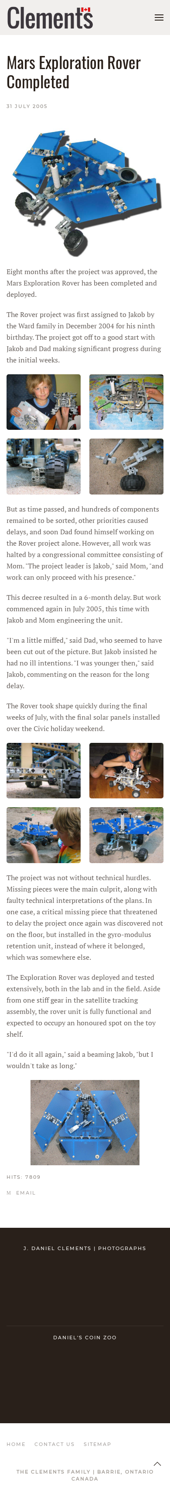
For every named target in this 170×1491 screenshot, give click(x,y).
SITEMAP (98, 1444)
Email (25, 1193)
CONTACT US (54, 1444)
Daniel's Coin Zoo (85, 1337)
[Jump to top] (157, 1464)
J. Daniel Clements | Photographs (85, 1248)
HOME (16, 1444)
